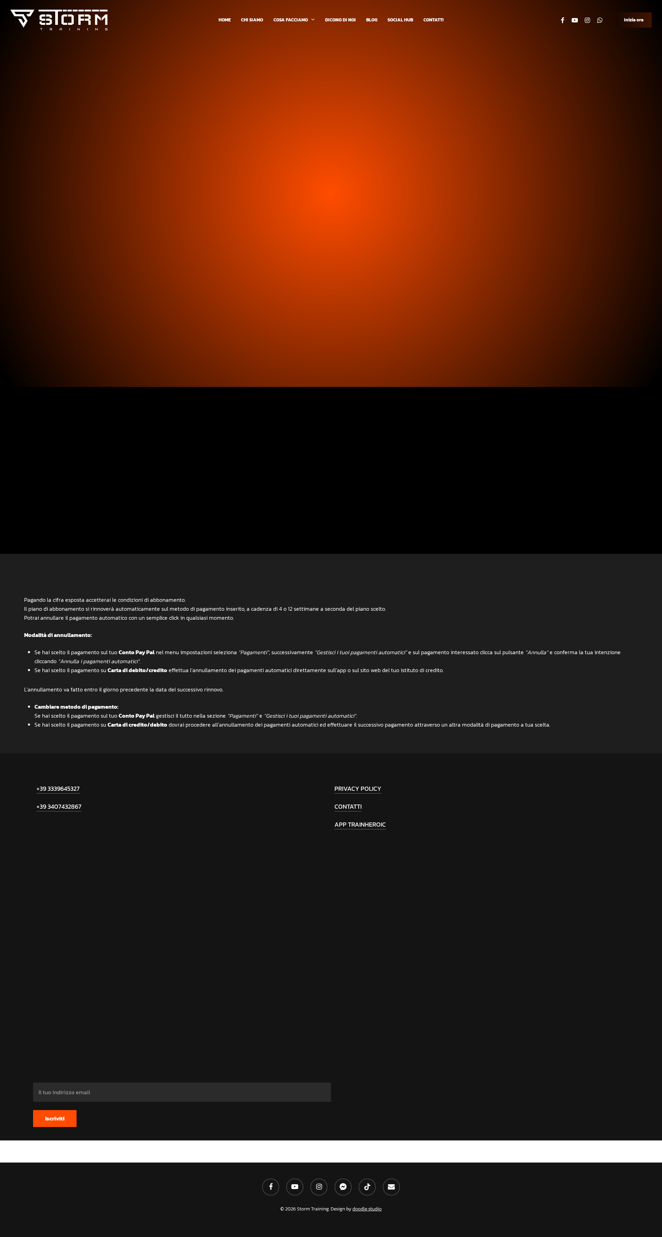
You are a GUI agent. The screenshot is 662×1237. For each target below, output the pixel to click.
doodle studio (367, 1209)
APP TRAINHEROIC (360, 824)
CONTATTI (348, 806)
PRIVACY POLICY (357, 788)
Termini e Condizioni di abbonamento (331, 294)
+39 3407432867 (59, 806)
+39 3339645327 (58, 788)
